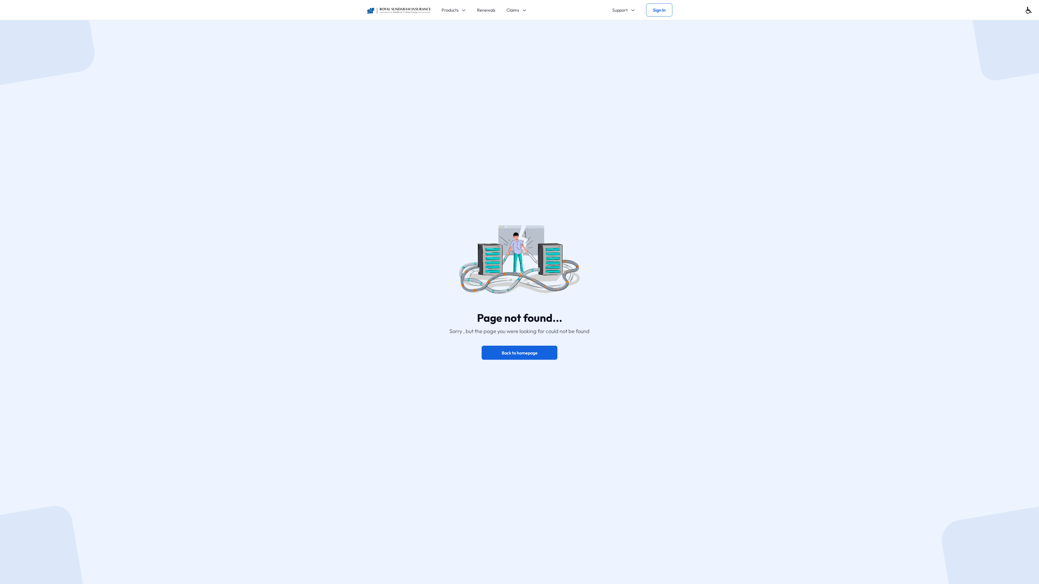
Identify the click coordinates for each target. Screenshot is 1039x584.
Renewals (486, 10)
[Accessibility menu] (1029, 10)
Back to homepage (520, 352)
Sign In (659, 10)
